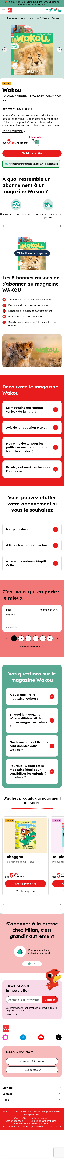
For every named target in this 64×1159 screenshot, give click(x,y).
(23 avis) (24, 108)
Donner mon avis (30, 646)
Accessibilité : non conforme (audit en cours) (24, 1126)
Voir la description (12, 130)
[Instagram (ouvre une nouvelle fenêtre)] (5, 1037)
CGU (24, 1118)
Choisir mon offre (32, 153)
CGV (16, 1118)
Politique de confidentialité (42, 1121)
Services (7, 1087)
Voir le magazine (26, 891)
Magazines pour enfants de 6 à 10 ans (28, 18)
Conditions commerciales (25, 1123)
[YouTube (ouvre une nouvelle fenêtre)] (41, 1037)
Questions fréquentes (32, 1061)
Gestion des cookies (15, 1121)
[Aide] (46, 10)
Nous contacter (32, 1069)
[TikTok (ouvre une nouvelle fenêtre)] (59, 1037)
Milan (5, 1099)
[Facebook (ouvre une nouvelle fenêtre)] (23, 1037)
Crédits (44, 1123)
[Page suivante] (57, 638)
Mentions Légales (38, 1118)
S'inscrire (50, 999)
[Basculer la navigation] (3, 10)
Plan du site (55, 1126)
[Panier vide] (60, 10)
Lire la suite (11, 1014)
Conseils (7, 1093)
